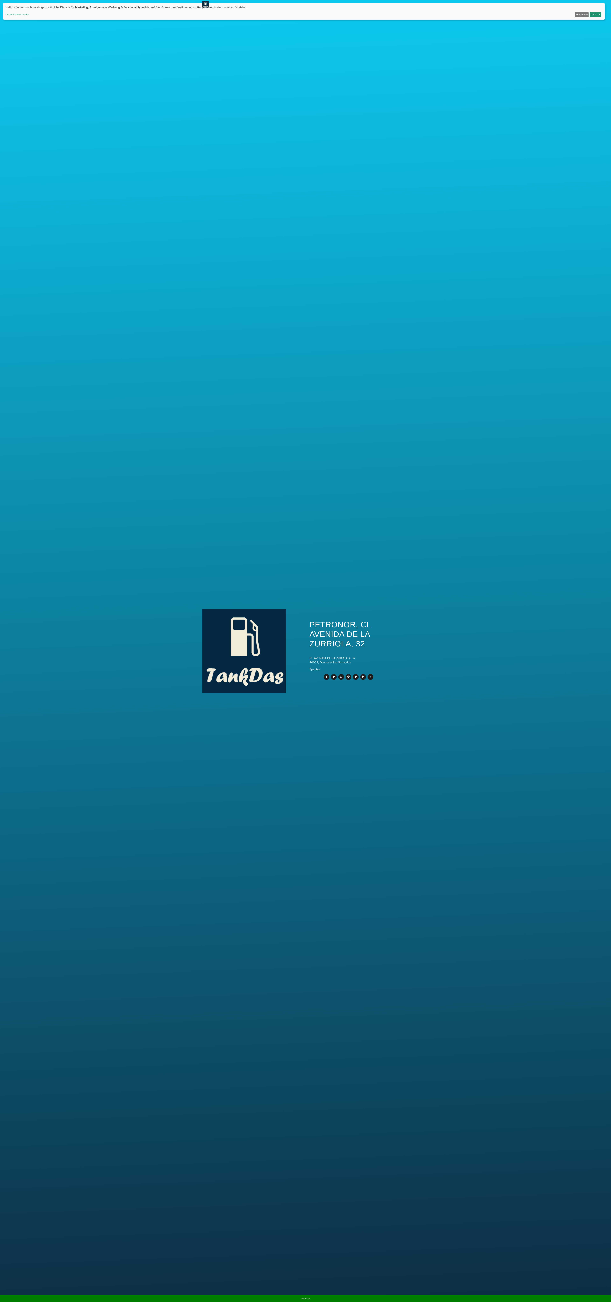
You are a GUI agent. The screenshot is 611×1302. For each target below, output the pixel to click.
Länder (320, 4)
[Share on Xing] (370, 677)
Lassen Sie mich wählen (17, 14)
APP (311, 4)
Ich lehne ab (582, 14)
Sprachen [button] (400, 4)
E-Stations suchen (358, 4)
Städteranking (335, 4)
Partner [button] (386, 4)
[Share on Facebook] (326, 677)
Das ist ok (595, 14)
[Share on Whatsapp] (341, 677)
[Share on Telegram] (348, 677)
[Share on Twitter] (334, 677)
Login (375, 4)
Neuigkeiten (299, 4)
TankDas (216, 4)
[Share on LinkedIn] (363, 677)
